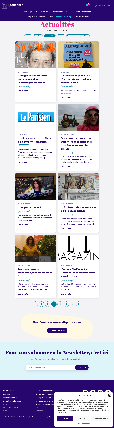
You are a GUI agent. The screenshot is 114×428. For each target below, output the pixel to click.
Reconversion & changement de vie (51, 12)
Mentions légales (83, 424)
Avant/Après (38, 36)
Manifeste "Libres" (11, 407)
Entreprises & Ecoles (44, 398)
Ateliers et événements (46, 404)
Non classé (61, 36)
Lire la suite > (24, 90)
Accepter (65, 418)
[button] (109, 395)
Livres (50, 16)
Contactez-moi (82, 16)
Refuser (82, 418)
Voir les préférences (101, 418)
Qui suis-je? (28, 12)
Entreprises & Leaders (35, 16)
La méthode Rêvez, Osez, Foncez (50, 394)
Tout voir (28, 36)
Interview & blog (64, 16)
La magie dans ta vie (44, 401)
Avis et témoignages (12, 401)
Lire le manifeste (57, 330)
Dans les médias (50, 36)
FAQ (37, 407)
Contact (39, 410)
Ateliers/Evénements (81, 12)
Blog (5, 410)
